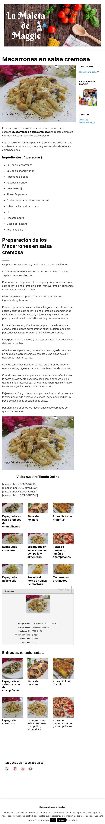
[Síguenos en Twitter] (7, 768)
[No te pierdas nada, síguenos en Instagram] (30, 768)
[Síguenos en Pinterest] (15, 768)
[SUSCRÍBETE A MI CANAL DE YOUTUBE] (23, 768)
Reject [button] (61, 820)
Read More (71, 820)
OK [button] (53, 820)
